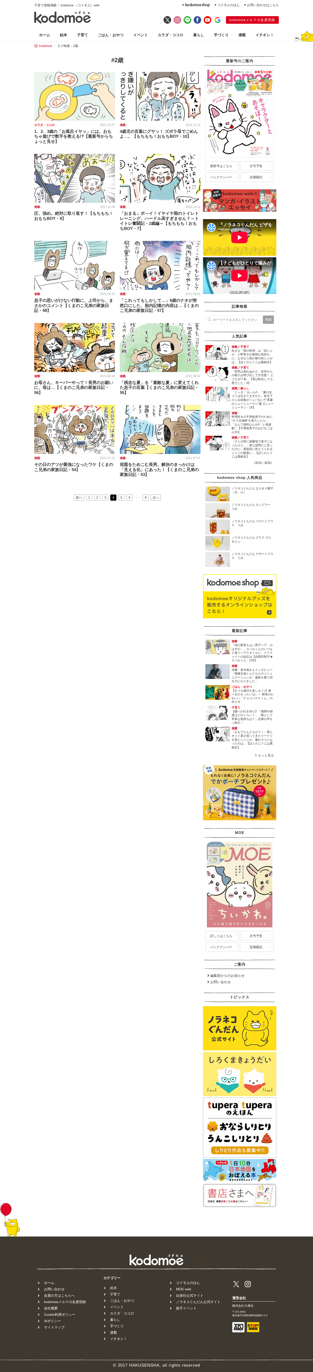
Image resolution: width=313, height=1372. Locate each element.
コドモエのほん (228, 5)
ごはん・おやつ (110, 35)
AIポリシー (52, 1321)
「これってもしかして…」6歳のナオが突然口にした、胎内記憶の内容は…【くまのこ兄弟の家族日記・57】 (159, 305)
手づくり (221, 35)
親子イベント (186, 1308)
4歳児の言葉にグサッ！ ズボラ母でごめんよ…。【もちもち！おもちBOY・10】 (159, 134)
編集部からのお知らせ (227, 976)
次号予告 (256, 166)
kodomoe (45, 46)
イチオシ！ (265, 35)
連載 (242, 35)
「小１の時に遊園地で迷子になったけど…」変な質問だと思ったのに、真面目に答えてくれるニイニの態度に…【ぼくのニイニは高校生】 (252, 449)
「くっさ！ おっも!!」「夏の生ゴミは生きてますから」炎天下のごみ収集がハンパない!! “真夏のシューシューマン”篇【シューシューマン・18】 (253, 400)
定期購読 (256, 177)
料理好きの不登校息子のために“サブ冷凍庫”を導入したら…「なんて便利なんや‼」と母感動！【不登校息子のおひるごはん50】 (252, 424)
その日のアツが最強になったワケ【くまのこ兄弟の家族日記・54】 (73, 467)
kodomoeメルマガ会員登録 (252, 20)
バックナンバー (221, 177)
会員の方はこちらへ (59, 1295)
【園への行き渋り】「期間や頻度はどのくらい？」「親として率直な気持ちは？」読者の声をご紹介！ (252, 717)
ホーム (44, 35)
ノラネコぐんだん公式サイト (198, 1302)
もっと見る (266, 755)
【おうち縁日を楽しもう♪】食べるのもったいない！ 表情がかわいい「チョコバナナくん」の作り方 (252, 696)
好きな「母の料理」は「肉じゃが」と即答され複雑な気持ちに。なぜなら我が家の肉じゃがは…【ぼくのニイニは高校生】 (252, 356)
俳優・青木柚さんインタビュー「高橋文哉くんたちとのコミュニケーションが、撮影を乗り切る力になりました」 (252, 675)
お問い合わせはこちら (263, 5)
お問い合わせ (220, 982)
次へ (156, 497)
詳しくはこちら (221, 936)
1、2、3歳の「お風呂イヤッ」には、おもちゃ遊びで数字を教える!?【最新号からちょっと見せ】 (73, 136)
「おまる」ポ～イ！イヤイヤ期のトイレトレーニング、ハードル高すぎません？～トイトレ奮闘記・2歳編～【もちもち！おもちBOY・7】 (159, 221)
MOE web (183, 1289)
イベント (140, 35)
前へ (79, 497)
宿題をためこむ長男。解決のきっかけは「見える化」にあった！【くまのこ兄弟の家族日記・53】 (159, 469)
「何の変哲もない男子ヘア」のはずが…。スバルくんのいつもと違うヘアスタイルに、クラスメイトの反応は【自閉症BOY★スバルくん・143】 (252, 652)
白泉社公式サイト (189, 1295)
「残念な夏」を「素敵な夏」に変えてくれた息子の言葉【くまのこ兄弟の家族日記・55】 (159, 387)
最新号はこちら (221, 166)
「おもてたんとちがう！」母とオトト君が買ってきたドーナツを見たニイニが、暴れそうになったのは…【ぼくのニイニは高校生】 (252, 739)
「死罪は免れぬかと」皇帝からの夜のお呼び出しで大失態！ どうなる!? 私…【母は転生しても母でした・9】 (252, 377)
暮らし (198, 35)
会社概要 (51, 1308)
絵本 (63, 35)
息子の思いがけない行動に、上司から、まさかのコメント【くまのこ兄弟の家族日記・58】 (73, 305)
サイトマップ (54, 1327)
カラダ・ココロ (170, 35)
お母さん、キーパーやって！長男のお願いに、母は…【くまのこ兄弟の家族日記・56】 (73, 387)
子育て (82, 35)
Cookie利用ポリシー (59, 1314)
